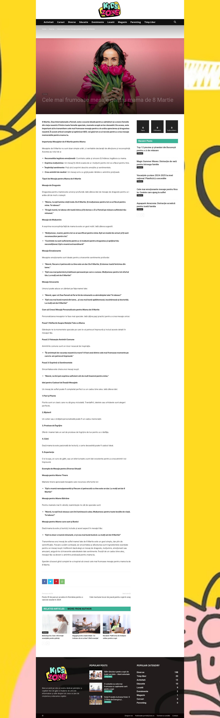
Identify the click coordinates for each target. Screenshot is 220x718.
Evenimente (98, 22)
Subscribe (172, 121)
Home (44, 29)
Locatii (110, 22)
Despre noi (129, 716)
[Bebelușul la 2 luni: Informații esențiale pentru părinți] (56, 624)
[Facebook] (44, 581)
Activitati (49, 22)
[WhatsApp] (62, 581)
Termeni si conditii (163, 716)
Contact (175, 716)
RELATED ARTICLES (54, 608)
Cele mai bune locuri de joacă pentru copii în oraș (110, 597)
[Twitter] (50, 581)
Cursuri (61, 22)
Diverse (72, 22)
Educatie (83, 22)
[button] (175, 22)
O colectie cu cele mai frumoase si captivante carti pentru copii (115, 686)
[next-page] (47, 643)
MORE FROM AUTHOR (79, 608)
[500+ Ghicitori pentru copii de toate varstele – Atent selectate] (95, 674)
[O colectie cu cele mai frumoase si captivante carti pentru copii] (95, 687)
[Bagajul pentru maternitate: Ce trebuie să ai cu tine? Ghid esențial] (86, 624)
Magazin (122, 22)
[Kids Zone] (110, 9)
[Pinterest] (56, 581)
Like (143, 121)
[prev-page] (43, 643)
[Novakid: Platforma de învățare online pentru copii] (117, 624)
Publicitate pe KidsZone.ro (144, 716)
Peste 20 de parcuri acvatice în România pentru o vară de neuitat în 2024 (62, 598)
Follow (157, 121)
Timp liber (149, 22)
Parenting (135, 22)
